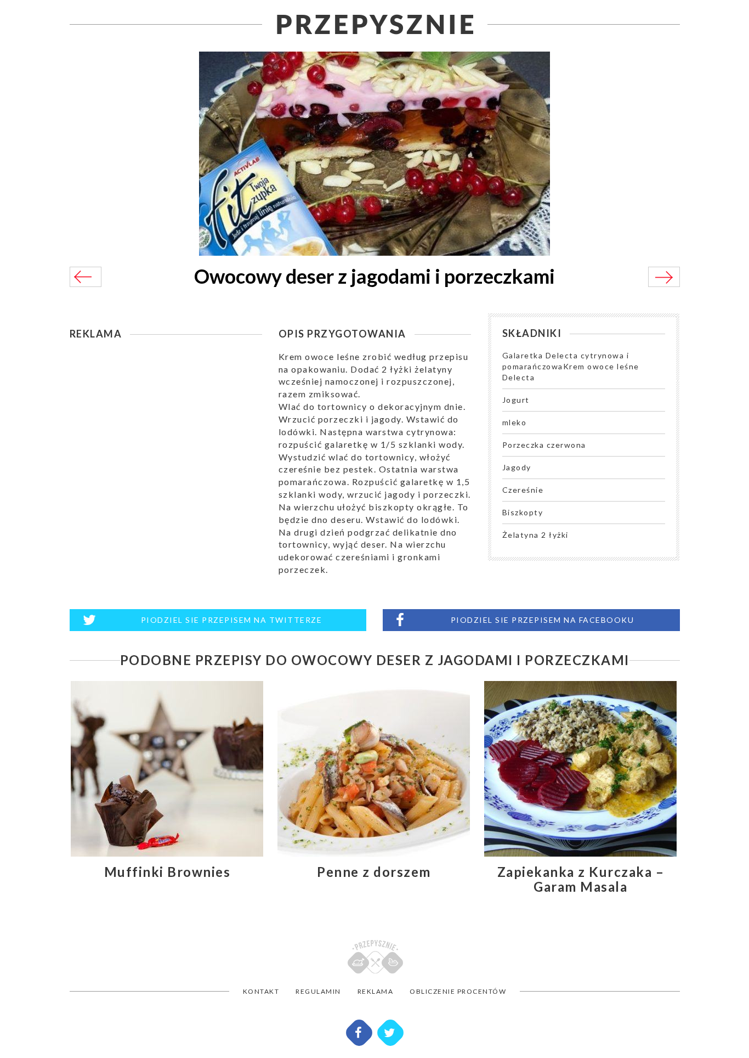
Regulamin (318, 991)
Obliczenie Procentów (458, 991)
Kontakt (261, 991)
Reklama (376, 991)
